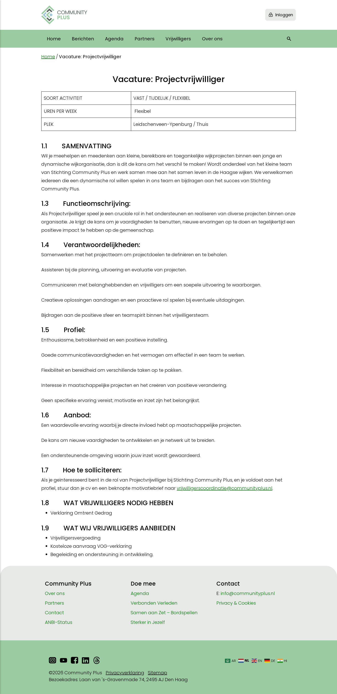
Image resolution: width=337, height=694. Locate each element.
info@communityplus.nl (248, 593)
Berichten (83, 39)
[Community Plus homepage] (64, 15)
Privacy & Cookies (236, 603)
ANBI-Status (58, 622)
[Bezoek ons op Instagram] (52, 660)
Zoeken (289, 38)
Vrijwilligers (178, 39)
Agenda (114, 39)
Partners (145, 39)
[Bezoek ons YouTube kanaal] (63, 660)
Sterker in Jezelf (148, 622)
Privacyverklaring (125, 672)
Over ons (212, 39)
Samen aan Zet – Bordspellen (164, 612)
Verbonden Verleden (154, 603)
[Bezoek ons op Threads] (96, 660)
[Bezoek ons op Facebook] (74, 660)
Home (54, 39)
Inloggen (284, 15)
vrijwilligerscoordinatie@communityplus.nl (224, 488)
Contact (54, 612)
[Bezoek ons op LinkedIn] (85, 660)
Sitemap (157, 672)
